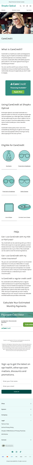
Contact (3, 440)
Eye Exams (8, 166)
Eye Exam (29, 10)
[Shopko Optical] (8, 6)
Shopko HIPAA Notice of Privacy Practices (13, 431)
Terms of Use (5, 424)
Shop (3, 403)
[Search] (20, 6)
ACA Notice (4, 434)
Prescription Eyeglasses (24, 166)
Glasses (3, 10)
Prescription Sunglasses (9, 191)
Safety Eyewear (24, 191)
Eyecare (3, 409)
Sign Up (16, 391)
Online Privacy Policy (7, 427)
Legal (3, 420)
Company (4, 415)
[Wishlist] (24, 6)
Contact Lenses (16, 10)
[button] (20, 6)
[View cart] (27, 6)
